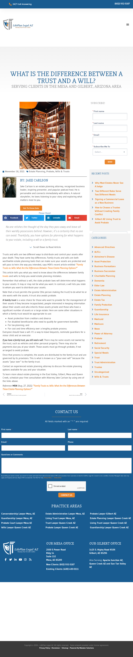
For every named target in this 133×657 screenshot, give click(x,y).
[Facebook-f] (5, 559)
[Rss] (30, 559)
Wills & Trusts (101, 376)
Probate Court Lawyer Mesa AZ (16, 522)
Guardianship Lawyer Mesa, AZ (16, 518)
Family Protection (103, 304)
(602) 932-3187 (122, 3)
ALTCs (97, 251)
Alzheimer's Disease (104, 256)
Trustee (98, 367)
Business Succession (104, 271)
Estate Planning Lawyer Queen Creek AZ (110, 518)
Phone (70, 442)
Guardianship (101, 309)
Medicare (99, 324)
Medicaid (98, 319)
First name (6, 429)
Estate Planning (102, 295)
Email (4, 442)
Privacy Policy (48, 478)
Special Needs (101, 352)
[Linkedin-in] (15, 559)
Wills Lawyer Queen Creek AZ (16, 527)
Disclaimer (56, 648)
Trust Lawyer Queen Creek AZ (61, 522)
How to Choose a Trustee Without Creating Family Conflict (107, 211)
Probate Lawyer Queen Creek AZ (62, 527)
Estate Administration (105, 290)
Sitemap (65, 648)
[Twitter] (10, 559)
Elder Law (99, 285)
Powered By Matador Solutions (82, 648)
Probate (98, 338)
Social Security (101, 348)
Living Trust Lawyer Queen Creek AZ (109, 522)
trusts (5, 276)
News (97, 328)
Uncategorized (101, 372)
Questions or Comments (12, 454)
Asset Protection (102, 261)
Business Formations (105, 266)
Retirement (100, 343)
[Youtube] (20, 559)
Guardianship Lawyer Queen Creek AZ (109, 527)
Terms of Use (57, 478)
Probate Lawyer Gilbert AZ (103, 513)
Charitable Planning (104, 276)
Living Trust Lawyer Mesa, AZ (60, 518)
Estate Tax (99, 300)
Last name (73, 429)
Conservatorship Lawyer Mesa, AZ (18, 513)
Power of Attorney (103, 333)
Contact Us (66, 495)
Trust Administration (104, 362)
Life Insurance (101, 314)
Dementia (99, 280)
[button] (127, 24)
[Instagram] (25, 559)
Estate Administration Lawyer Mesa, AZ (65, 513)
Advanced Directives (104, 247)
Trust (97, 357)
